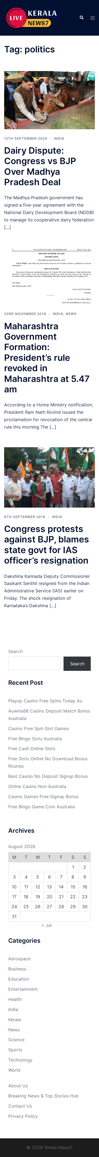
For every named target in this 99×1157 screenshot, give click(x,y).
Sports (15, 1049)
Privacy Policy (23, 1116)
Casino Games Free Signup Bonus (43, 796)
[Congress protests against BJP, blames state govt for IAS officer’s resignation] (49, 477)
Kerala (14, 1019)
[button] (81, 18)
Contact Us (20, 1106)
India (59, 138)
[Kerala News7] (35, 17)
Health (15, 999)
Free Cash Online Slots (31, 748)
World (14, 1070)
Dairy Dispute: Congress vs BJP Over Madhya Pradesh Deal (40, 166)
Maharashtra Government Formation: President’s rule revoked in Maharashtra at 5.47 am (47, 358)
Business (17, 969)
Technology (20, 1060)
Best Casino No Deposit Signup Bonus (48, 776)
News (71, 314)
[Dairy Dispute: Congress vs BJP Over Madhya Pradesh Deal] (49, 99)
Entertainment (23, 989)
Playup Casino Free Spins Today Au (45, 700)
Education (18, 979)
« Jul (47, 925)
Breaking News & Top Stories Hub (43, 1096)
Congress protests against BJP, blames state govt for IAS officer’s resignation (46, 544)
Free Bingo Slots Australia (35, 738)
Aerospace (19, 958)
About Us (18, 1085)
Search (15, 651)
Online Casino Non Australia (37, 786)
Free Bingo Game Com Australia (41, 806)
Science (16, 1039)
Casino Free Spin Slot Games (38, 728)
